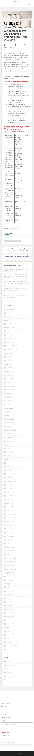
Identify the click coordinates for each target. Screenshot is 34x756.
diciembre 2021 (11, 514)
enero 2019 (9, 638)
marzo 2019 (10, 635)
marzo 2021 (10, 547)
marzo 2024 (10, 415)
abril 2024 (9, 412)
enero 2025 (9, 379)
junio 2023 (9, 448)
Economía (7, 241)
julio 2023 (9, 445)
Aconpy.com (19, 45)
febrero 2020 (10, 595)
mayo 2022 (9, 496)
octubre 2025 (10, 346)
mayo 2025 (9, 364)
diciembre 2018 (11, 642)
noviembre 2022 (11, 474)
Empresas (10, 676)
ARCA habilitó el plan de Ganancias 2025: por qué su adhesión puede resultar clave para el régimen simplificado (16, 283)
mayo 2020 (9, 584)
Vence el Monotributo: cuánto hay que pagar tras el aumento (16, 270)
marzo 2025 (10, 371)
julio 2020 (9, 576)
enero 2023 (9, 466)
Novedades (10, 680)
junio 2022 (9, 492)
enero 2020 (9, 598)
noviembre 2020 (11, 562)
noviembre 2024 (11, 386)
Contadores (10, 669)
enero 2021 (9, 554)
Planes (3, 721)
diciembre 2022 (11, 470)
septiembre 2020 (11, 569)
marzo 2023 (10, 459)
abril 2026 (9, 324)
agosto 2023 (10, 441)
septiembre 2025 (11, 349)
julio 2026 (9, 313)
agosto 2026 (10, 309)
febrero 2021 (10, 551)
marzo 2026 (10, 327)
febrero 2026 (10, 331)
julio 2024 (9, 401)
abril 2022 (9, 499)
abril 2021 (9, 543)
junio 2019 (9, 624)
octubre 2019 (10, 609)
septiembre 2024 (11, 393)
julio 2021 (9, 532)
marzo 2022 (10, 503)
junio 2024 (9, 404)
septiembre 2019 (11, 613)
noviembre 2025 (11, 342)
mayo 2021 (9, 540)
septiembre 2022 (11, 481)
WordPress (27, 754)
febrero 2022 (10, 507)
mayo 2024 (9, 408)
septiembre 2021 (11, 525)
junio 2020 (9, 580)
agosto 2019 (10, 616)
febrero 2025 (10, 375)
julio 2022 (9, 488)
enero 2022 (9, 510)
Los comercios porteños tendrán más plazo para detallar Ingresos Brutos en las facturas (16, 276)
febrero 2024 (10, 419)
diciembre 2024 (11, 382)
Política (19, 241)
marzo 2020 (10, 591)
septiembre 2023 (11, 437)
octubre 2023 (10, 434)
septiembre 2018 (11, 646)
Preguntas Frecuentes (8, 724)
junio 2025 (9, 360)
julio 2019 (9, 620)
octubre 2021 (10, 521)
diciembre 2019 (11, 602)
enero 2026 (9, 335)
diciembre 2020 (11, 558)
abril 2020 (9, 587)
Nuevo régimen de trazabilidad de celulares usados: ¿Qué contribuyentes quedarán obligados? (16, 295)
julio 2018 (9, 649)
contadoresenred (14, 228)
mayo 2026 (9, 320)
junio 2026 (9, 317)
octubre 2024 (10, 390)
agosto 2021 (10, 529)
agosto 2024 (10, 397)
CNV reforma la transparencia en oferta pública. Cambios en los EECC (16, 289)
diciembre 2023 (11, 426)
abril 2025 (9, 368)
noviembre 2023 (11, 430)
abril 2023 (9, 456)
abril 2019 (9, 631)
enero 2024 (9, 423)
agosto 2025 (10, 353)
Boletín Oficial (8, 47)
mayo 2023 (9, 452)
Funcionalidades (6, 717)
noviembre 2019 (11, 605)
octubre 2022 (10, 477)
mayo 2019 (9, 627)
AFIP (8, 661)
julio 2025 (9, 357)
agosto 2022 (10, 485)
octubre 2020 (10, 565)
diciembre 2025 (11, 338)
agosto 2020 (10, 573)
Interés (13, 241)
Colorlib (12, 754)
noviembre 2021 (11, 518)
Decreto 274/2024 (17, 53)
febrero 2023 (10, 463)
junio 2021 (9, 536)
